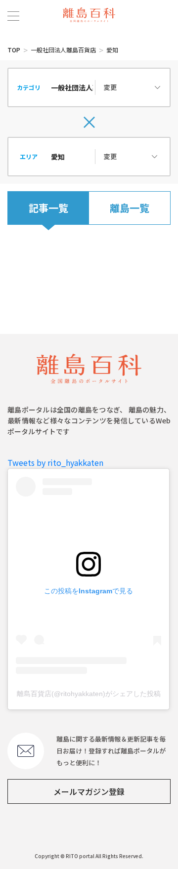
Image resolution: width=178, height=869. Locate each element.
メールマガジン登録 (89, 791)
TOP (13, 49)
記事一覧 (48, 208)
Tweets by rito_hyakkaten (55, 462)
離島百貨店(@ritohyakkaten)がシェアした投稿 (89, 694)
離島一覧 (129, 208)
